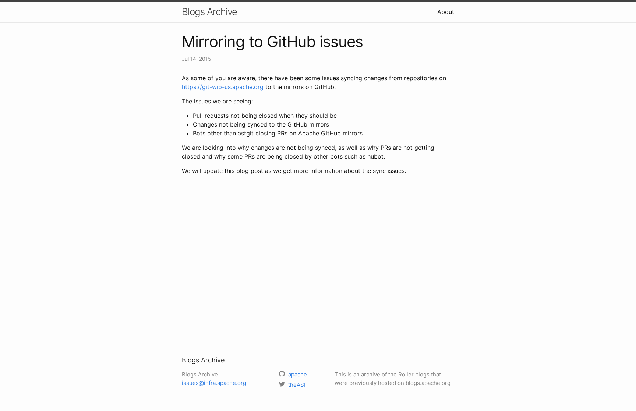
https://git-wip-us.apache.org (223, 87)
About (445, 11)
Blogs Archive (209, 11)
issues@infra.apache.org (214, 382)
